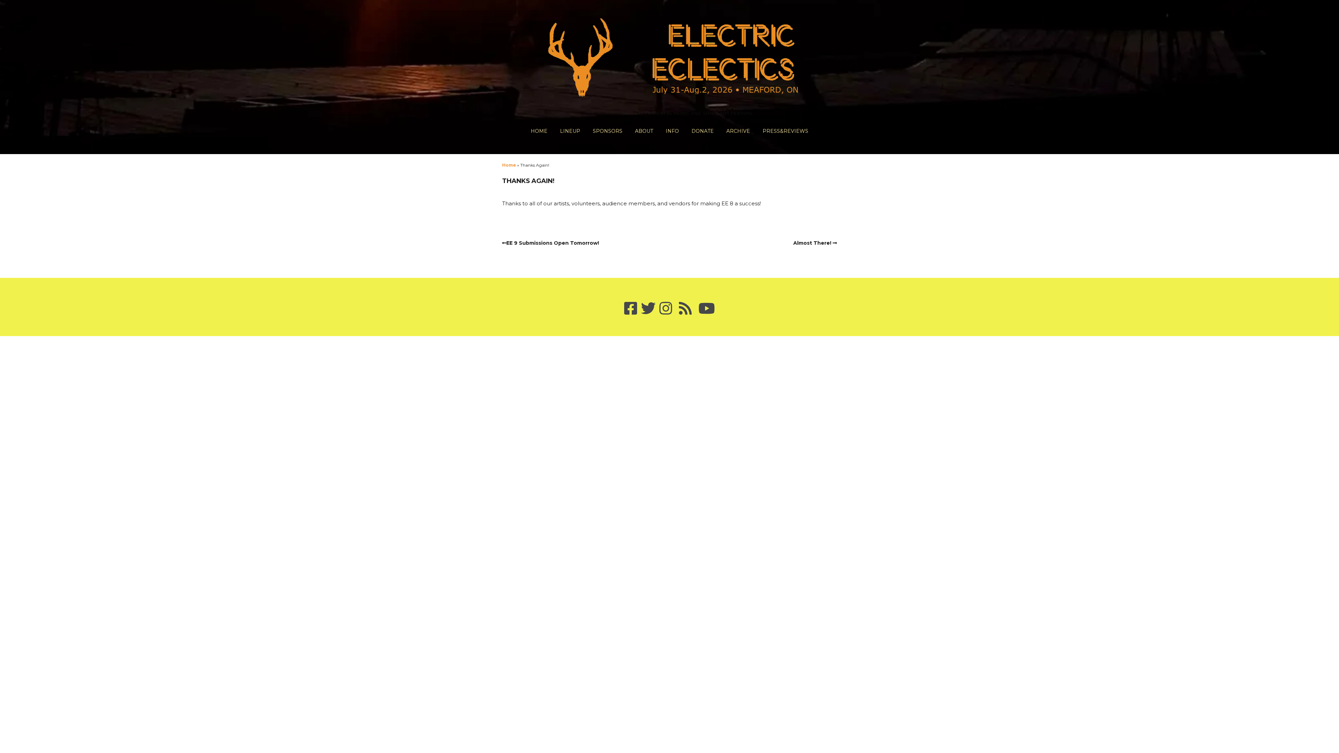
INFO (672, 131)
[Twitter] (648, 308)
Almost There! (812, 243)
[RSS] (685, 308)
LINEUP (570, 131)
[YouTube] (706, 308)
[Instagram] (665, 308)
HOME (539, 131)
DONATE (702, 131)
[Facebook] (630, 308)
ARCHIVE (738, 131)
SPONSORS (607, 131)
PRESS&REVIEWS (785, 131)
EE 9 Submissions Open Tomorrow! (552, 243)
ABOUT (644, 131)
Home (509, 165)
